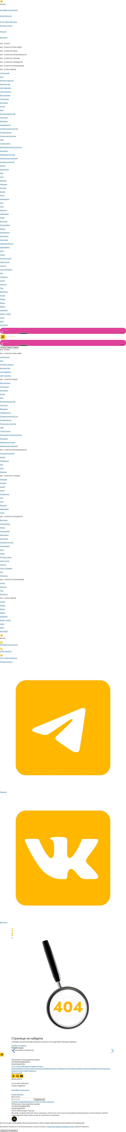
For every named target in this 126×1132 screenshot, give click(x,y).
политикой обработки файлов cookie (60, 1127)
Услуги (3, 347)
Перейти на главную (19, 1046)
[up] (14, 1119)
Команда (15, 1069)
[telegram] (2, 1054)
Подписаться (39, 1099)
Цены (28, 1066)
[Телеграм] (12, 928)
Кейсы (23, 1066)
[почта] (12, 935)
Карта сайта (29, 1069)
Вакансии (21, 1069)
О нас (14, 1066)
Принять (4, 1131)
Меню (9, 347)
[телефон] (12, 931)
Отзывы (33, 1066)
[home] (12, 933)
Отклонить (13, 1131)
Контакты (39, 1066)
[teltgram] (14, 1076)
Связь (16, 347)
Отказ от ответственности (26, 1071)
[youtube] (21, 1076)
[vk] (18, 1076)
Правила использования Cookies (70, 1069)
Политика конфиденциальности (46, 1069)
